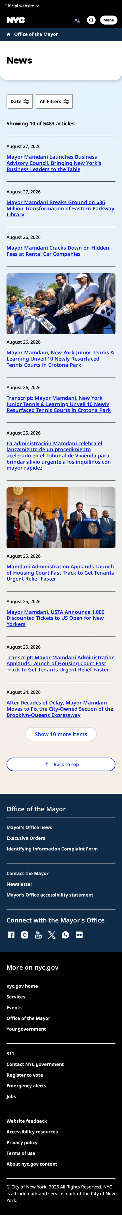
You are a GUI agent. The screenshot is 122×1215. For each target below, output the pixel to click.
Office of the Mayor (36, 34)
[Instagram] (24, 934)
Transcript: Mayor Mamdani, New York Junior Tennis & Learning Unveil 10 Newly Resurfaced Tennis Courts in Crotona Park (59, 404)
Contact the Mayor (28, 873)
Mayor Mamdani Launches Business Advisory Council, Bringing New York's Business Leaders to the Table (54, 163)
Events (14, 1007)
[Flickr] (79, 934)
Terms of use (21, 1153)
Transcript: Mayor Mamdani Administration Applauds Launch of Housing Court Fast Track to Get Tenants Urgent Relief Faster (61, 664)
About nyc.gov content (32, 1164)
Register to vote (25, 1075)
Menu (108, 20)
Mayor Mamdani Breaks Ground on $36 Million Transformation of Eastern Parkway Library (60, 208)
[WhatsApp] (65, 934)
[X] (51, 934)
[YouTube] (38, 934)
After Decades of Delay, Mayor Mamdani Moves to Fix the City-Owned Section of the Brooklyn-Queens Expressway (60, 709)
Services (16, 997)
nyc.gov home (22, 986)
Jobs (11, 1096)
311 (10, 1053)
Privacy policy (22, 1142)
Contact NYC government (35, 1064)
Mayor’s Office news (29, 827)
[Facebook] (11, 934)
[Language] (77, 19)
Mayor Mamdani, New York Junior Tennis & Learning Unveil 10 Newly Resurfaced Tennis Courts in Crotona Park (60, 359)
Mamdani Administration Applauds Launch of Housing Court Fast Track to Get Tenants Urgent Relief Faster (60, 573)
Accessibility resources (32, 1132)
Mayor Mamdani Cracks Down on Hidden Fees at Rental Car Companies (58, 251)
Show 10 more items (61, 734)
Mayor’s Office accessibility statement (50, 895)
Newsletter (19, 884)
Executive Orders (26, 838)
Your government (26, 1029)
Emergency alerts (26, 1086)
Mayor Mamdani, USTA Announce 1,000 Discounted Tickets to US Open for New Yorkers (55, 618)
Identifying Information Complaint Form (52, 849)
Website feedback (27, 1121)
